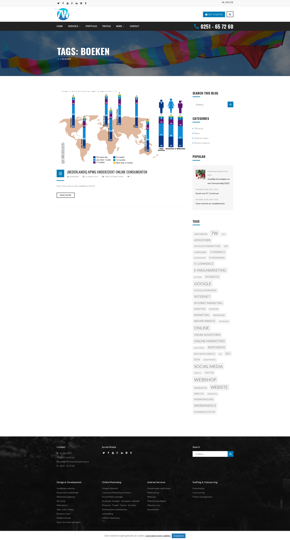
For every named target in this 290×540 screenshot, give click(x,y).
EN (227, 2)
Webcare (151, 496)
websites (199, 394)
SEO (228, 353)
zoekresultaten (204, 411)
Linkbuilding (107, 513)
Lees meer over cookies (158, 535)
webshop (205, 379)
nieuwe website (204, 321)
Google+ (116, 501)
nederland (219, 315)
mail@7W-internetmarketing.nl (74, 461)
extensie (197, 277)
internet (202, 296)
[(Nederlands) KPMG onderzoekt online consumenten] (122, 127)
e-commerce (204, 263)
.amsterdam (200, 234)
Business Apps (64, 513)
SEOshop (61, 501)
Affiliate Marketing (111, 518)
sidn (197, 359)
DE (232, 2)
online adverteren (207, 334)
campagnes (200, 252)
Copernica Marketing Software (116, 492)
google (202, 283)
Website (219, 387)
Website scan (153, 505)
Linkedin (136, 501)
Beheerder (74, 176)
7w (214, 233)
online (201, 327)
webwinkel (212, 394)
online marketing (209, 341)
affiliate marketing (207, 246)
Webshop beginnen (66, 496)
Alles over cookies (65, 509)
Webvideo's (62, 505)
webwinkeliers (203, 399)
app (226, 246)
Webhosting (153, 492)
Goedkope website (66, 488)
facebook (212, 276)
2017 (223, 234)
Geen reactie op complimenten (210, 203)
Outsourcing (199, 492)
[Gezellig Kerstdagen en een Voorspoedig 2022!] (200, 174)
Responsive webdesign (68, 492)
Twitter (209, 373)
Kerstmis (200, 309)
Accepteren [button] (179, 536)
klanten (213, 309)
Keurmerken (153, 509)
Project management (202, 496)
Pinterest (106, 505)
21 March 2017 (91, 176)
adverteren (202, 240)
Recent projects (202, 143)
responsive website (204, 354)
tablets (197, 373)
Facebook (106, 501)
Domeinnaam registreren (159, 488)
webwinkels (205, 405)
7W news (198, 128)
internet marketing (208, 303)
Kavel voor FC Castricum (207, 193)
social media (208, 366)
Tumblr (115, 505)
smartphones (209, 360)
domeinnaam (199, 258)
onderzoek (224, 321)
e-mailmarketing (210, 270)
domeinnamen (217, 257)
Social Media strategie (112, 496)
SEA (220, 354)
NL (223, 2)
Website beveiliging (156, 501)
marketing (201, 315)
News (107, 176)
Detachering (198, 488)
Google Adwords (110, 488)
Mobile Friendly (64, 518)
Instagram (126, 501)
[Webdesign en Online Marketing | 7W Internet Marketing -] (63, 14)
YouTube (132, 505)
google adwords (205, 290)
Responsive (216, 347)
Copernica (217, 252)
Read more (65, 195)
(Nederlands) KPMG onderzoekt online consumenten (107, 172)
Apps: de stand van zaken (69, 522)
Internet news (117, 176)
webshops (200, 387)
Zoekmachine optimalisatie (114, 509)
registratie (199, 348)
